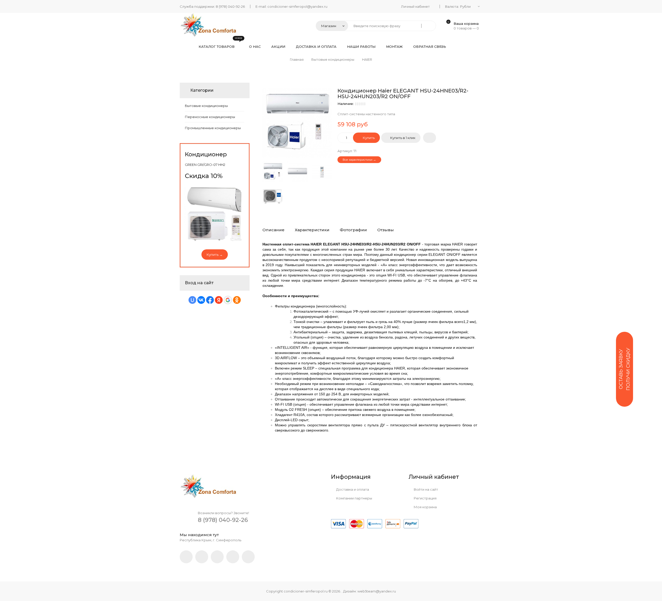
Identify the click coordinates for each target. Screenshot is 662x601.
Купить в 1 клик (402, 138)
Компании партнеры (353, 498)
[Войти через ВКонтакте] (201, 300)
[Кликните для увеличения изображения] (297, 123)
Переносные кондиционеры (210, 117)
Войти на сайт (425, 489)
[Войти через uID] (192, 300)
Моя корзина (425, 507)
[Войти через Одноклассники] (237, 300)
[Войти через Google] (228, 300)
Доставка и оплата (352, 489)
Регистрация (425, 498)
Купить (368, 138)
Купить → (215, 254)
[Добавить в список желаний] (429, 138)
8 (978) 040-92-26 (230, 6)
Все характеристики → (359, 159)
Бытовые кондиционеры (206, 106)
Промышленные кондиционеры (213, 128)
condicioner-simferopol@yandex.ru (297, 6)
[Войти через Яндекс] (219, 300)
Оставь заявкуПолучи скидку (624, 369)
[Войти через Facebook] (210, 300)
